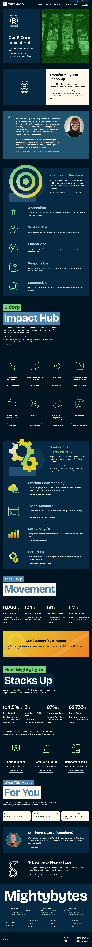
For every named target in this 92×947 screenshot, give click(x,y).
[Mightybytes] (13, 4)
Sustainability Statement (50, 914)
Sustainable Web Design (78, 923)
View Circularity (57, 425)
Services (48, 4)
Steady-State (31, 926)
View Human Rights (80, 425)
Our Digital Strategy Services (40, 495)
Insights (76, 4)
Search (85, 1)
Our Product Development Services (42, 518)
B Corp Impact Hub (33, 920)
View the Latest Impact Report (40, 563)
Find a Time (34, 848)
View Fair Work (34, 425)
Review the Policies (76, 771)
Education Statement (78, 914)
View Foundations (12, 386)
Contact (85, 4)
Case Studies (39, 4)
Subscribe (33, 875)
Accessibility (75, 1)
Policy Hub (53, 926)
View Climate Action (57, 386)
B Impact (20, 690)
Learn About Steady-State (50, 875)
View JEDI (12, 425)
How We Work (67, 4)
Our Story (57, 4)
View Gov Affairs (80, 386)
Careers (52, 923)
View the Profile (46, 771)
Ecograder (75, 920)
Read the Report (16, 771)
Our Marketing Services (38, 540)
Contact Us (53, 920)
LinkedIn (74, 926)
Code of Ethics (31, 923)
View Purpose (35, 386)
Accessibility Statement (21, 914)
